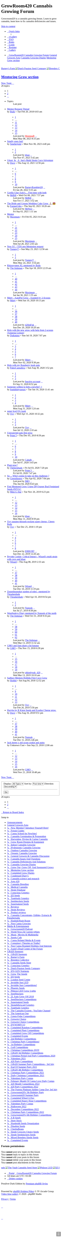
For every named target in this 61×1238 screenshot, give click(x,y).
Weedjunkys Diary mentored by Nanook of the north (31, 613)
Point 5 (13, 435)
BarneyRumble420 (34, 187)
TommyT (14, 249)
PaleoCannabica (17, 368)
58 (16, 626)
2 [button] (7, 93)
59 (16, 629)
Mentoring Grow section (19, 77)
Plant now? (12, 465)
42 (16, 284)
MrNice (28, 209)
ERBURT (29, 551)
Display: (8, 783)
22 (16, 230)
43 (16, 287)
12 (16, 125)
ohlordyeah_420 (32, 672)
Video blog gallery (10, 1194)
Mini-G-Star (15, 492)
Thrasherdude (16, 597)
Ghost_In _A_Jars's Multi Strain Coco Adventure (30, 160)
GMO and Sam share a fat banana (23, 645)
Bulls (12, 111)
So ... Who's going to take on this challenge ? (28, 476)
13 (16, 128)
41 (16, 281)
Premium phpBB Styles (37, 1183)
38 (16, 316)
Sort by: (28, 783)
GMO (13, 648)
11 (16, 122)
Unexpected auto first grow (20, 433)
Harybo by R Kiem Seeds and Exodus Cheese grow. (31, 710)
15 (16, 133)
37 (16, 314)
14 (16, 130)
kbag (27, 155)
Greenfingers (16, 478)
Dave (12, 163)
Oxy (12, 414)
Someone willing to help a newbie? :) (24, 387)
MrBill (13, 195)
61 (16, 634)
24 (16, 235)
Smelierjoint (15, 144)
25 (16, 238)
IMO (27, 481)
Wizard (13, 562)
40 (16, 279)
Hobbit (13, 680)
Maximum (15, 217)
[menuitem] (12, 36)
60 (16, 632)
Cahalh (28, 460)
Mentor (10, 214)
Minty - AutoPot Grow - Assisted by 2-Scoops (28, 298)
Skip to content (8, 26)
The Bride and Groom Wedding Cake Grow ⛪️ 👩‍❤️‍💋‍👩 (31, 203)
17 (16, 664)
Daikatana (15, 335)
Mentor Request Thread (18, 109)
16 (16, 513)
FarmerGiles (16, 206)
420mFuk (29, 325)
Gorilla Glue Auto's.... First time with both (26, 192)
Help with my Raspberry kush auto (23, 365)
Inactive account (32, 381)
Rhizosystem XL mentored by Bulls (24, 265)
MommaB (29, 136)
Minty (13, 300)
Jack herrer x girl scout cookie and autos (26, 742)
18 (16, 667)
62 (16, 637)
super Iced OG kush (16, 411)
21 (16, 227)
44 (16, 289)
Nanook (29, 608)
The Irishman (16, 268)
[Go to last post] (36, 136)
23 (16, 233)
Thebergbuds (16, 468)
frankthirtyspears (18, 389)
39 (16, 319)
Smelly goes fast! (15, 141)
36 (16, 311)
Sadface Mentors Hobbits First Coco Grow (27, 678)
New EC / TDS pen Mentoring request (25, 246)
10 (16, 184)
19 (16, 669)
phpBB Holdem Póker (23, 1191)
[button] (8, 96)
